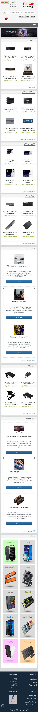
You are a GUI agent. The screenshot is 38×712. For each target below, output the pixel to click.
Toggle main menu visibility (34, 25)
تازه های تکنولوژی (13, 687)
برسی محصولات (13, 685)
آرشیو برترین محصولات (28, 531)
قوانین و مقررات (13, 684)
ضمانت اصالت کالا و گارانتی (30, 702)
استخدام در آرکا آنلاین (31, 704)
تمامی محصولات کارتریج (28, 192)
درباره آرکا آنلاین (13, 681)
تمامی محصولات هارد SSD (27, 140)
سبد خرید (21, 16)
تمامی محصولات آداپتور (28, 414)
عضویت (32, 16)
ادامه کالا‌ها (31, 88)
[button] (2, 33)
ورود (27, 16)
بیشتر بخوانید (19, 282)
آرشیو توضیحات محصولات (27, 361)
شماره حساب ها (13, 680)
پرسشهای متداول (32, 701)
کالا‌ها (34, 697)
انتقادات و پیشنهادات (31, 698)
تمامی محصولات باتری (28, 243)
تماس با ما (15, 678)
